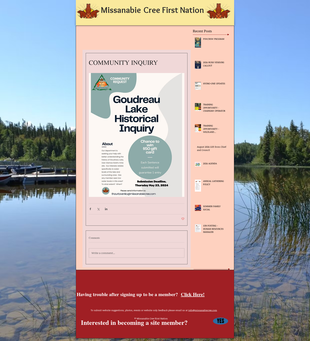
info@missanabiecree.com (202, 310)
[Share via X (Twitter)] (98, 208)
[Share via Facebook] (90, 208)
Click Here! (193, 294)
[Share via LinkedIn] (106, 208)
